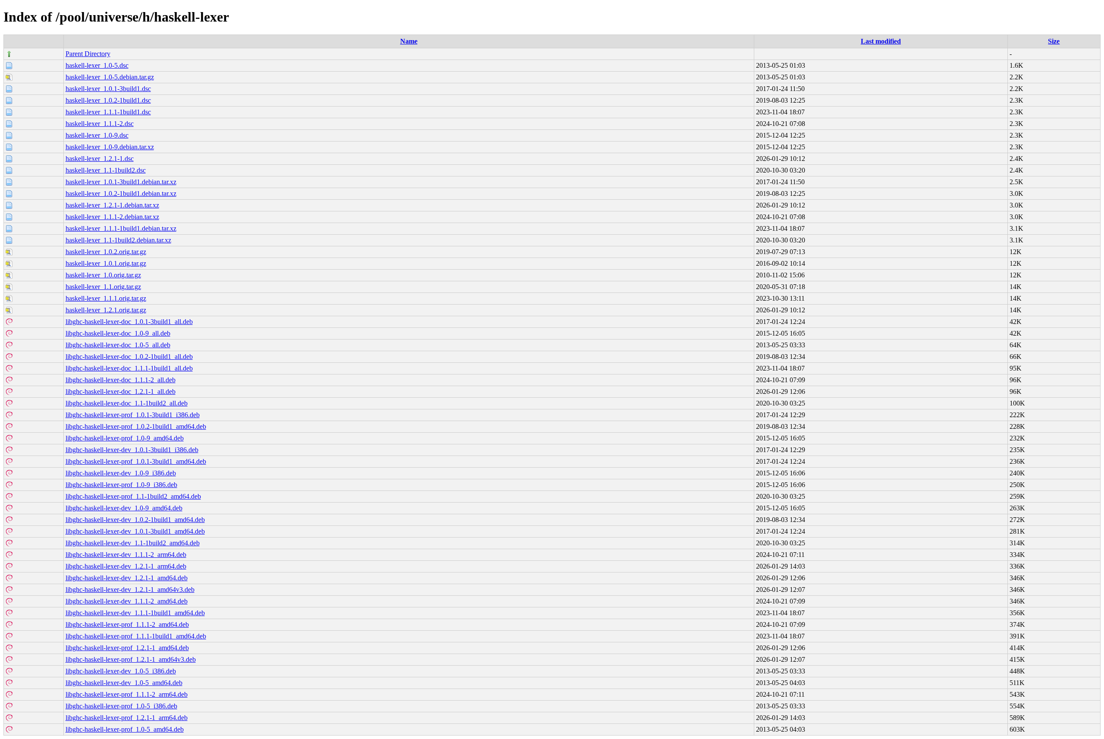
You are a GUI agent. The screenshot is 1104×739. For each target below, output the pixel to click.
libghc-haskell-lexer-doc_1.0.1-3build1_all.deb (129, 321)
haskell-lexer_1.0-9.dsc (97, 135)
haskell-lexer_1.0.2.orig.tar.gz (106, 251)
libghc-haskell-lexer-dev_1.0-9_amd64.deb (124, 508)
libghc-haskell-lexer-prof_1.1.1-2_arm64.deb (127, 694)
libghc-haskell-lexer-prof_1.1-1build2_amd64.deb (133, 496)
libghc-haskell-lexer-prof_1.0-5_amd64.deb (125, 729)
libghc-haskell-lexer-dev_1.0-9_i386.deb (121, 473)
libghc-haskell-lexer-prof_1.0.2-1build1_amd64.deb (136, 426)
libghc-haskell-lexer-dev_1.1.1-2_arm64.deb (126, 554)
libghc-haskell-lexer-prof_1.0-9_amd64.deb (125, 438)
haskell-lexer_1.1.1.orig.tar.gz (106, 298)
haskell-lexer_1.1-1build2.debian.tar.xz (118, 240)
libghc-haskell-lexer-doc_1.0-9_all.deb (118, 333)
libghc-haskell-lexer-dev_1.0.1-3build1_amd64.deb (135, 531)
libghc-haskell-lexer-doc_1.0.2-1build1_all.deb (129, 356)
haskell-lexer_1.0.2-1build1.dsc (108, 100)
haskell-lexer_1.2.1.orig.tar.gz (106, 310)
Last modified (881, 41)
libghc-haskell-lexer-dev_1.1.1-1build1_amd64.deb (135, 612)
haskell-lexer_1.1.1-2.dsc (100, 123)
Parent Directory (88, 53)
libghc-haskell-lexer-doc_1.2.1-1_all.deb (121, 391)
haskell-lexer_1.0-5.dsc (97, 65)
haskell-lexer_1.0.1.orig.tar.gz (106, 263)
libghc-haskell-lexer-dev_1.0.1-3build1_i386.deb (132, 449)
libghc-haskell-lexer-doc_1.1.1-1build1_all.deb (129, 368)
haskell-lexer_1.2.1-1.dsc (100, 158)
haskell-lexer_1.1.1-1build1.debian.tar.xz (121, 228)
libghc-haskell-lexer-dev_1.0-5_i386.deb (121, 671)
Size (1054, 41)
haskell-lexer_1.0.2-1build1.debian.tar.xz (121, 193)
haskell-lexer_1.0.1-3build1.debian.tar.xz (121, 182)
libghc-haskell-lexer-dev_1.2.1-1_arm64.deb (126, 566)
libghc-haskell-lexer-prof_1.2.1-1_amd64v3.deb (131, 659)
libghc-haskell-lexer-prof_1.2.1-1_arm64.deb (127, 717)
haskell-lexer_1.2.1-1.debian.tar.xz (112, 205)
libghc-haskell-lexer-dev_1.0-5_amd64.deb (124, 682)
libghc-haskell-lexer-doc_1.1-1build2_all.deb (127, 403)
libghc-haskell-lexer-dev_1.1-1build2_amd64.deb (133, 543)
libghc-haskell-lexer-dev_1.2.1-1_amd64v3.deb (130, 589)
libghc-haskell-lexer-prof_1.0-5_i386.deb (121, 706)
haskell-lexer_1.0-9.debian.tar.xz (110, 147)
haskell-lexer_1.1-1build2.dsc (106, 170)
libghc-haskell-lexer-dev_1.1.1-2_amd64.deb (127, 601)
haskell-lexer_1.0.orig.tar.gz (103, 275)
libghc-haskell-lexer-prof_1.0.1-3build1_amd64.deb (136, 461)
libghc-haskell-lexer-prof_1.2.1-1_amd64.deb (127, 647)
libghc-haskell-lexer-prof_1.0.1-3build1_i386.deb (133, 414)
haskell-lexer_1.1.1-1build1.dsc (108, 112)
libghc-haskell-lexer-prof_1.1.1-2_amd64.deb (127, 624)
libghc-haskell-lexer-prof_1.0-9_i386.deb (121, 484)
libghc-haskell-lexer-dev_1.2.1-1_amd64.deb (127, 578)
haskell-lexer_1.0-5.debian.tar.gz (110, 77)
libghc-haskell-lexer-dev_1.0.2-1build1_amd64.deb (135, 519)
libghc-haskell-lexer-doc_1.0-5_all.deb (118, 345)
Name (408, 41)
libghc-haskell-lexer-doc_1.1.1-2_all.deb (121, 380)
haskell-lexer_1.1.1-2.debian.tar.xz (112, 216)
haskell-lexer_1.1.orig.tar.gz (103, 286)
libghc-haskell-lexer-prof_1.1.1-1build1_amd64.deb (136, 636)
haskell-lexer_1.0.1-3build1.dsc (108, 88)
